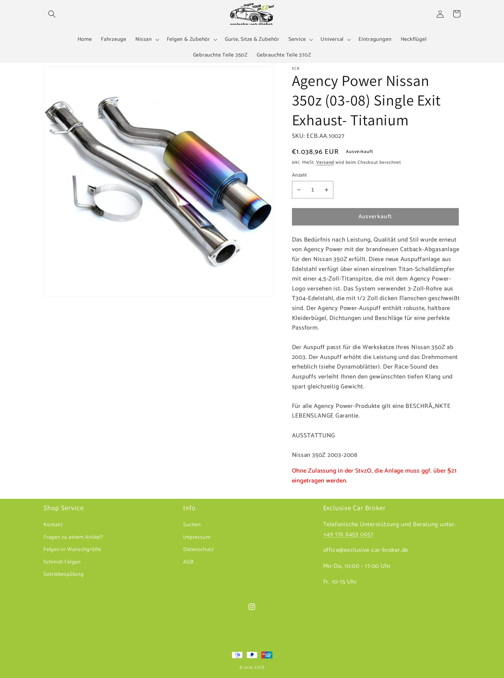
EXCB (260, 668)
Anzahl (299, 175)
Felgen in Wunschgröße (72, 549)
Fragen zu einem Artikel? (73, 537)
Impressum (196, 537)
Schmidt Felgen (62, 562)
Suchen (192, 525)
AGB (188, 562)
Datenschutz (198, 549)
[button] (51, 14)
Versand (325, 162)
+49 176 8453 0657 (348, 534)
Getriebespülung (63, 574)
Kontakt (53, 525)
